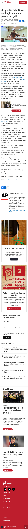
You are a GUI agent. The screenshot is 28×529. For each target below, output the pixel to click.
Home (4, 495)
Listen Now (14, 259)
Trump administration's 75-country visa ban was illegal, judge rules (14, 356)
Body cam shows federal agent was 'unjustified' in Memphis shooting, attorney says (15, 349)
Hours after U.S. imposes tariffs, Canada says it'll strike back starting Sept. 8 (14, 377)
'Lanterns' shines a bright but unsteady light (14, 371)
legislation (4, 121)
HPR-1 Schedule (6, 498)
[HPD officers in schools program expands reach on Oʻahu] (13, 397)
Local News (13, 102)
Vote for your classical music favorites (14, 294)
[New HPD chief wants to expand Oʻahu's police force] (13, 441)
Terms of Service (7, 507)
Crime (16, 179)
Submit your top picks (14, 309)
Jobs (4, 514)
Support (5, 517)
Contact (4, 504)
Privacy (4, 511)
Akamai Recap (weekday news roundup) (13, 331)
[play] (2, 527)
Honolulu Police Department (12, 183)
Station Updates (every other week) (12, 327)
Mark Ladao (5, 460)
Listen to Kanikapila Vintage (14, 248)
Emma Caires (5, 416)
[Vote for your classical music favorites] (14, 277)
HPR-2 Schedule (6, 501)
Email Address (6, 321)
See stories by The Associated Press (17, 211)
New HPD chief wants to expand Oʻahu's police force (13, 454)
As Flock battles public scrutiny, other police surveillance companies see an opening (14, 364)
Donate (23, 2)
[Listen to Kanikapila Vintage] (14, 232)
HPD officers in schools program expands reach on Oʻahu (13, 410)
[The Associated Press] (4, 195)
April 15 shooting (17, 77)
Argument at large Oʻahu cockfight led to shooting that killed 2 (18, 105)
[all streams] (26, 527)
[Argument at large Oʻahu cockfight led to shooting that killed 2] (6, 104)
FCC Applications (6, 520)
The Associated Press (16, 193)
